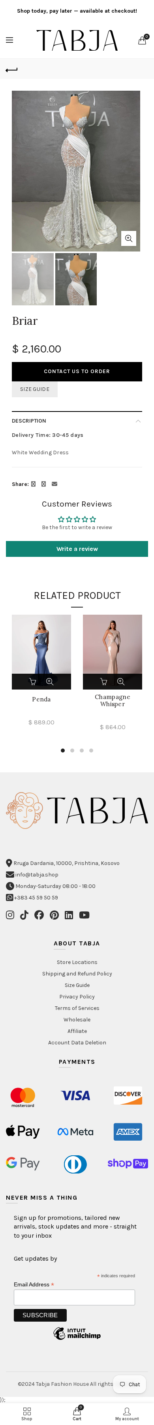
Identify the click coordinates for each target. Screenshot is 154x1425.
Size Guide (34, 389)
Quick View (50, 682)
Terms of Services (77, 1008)
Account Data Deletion (77, 1042)
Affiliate (77, 1031)
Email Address (34, 1284)
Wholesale (77, 1019)
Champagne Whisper (112, 700)
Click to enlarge (128, 238)
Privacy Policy (77, 996)
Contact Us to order (77, 371)
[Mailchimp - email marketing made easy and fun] (77, 1339)
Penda (41, 699)
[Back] (12, 69)
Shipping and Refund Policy (77, 973)
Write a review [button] (77, 548)
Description (29, 420)
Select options (33, 682)
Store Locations (77, 962)
